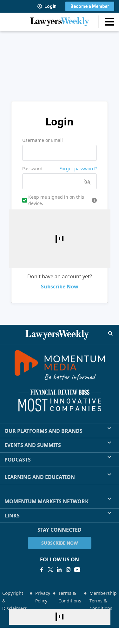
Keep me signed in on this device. (56, 200)
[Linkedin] (59, 569)
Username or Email (42, 140)
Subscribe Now (59, 286)
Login (50, 6)
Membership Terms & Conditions (103, 600)
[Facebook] (41, 569)
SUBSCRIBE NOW (59, 543)
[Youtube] (77, 569)
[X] (50, 569)
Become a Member (89, 6)
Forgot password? (78, 169)
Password (32, 169)
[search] (110, 333)
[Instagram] (68, 569)
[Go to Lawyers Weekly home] (59, 21)
